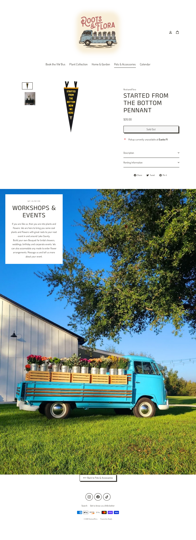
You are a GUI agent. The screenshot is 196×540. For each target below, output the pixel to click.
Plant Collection (78, 64)
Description (128, 152)
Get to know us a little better (102, 505)
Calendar (145, 64)
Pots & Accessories (125, 64)
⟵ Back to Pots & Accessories (98, 477)
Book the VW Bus (55, 64)
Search (84, 505)
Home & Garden (101, 64)
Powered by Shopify (106, 519)
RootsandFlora (129, 89)
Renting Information (133, 162)
